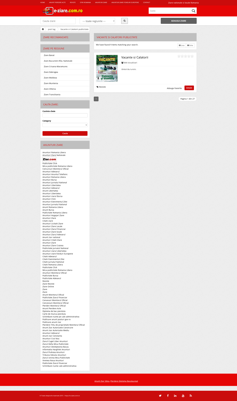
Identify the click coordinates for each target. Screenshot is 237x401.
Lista (182, 45)
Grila (191, 45)
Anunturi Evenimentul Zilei (55, 201)
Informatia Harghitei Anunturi (56, 349)
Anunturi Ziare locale (52, 231)
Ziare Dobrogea (51, 72)
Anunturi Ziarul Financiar (54, 229)
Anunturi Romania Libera (54, 152)
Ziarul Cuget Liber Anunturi (55, 341)
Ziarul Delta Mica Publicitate (55, 344)
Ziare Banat (49, 55)
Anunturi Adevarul (51, 171)
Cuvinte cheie (49, 111)
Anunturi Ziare (49, 218)
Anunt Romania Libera (53, 207)
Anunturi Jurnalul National (55, 182)
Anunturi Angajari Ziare (53, 215)
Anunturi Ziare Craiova (53, 245)
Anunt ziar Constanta (52, 335)
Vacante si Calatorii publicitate (74, 29)
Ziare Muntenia (51, 83)
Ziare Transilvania (52, 94)
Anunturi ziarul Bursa (52, 196)
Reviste (46, 281)
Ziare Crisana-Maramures (55, 66)
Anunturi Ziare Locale (52, 226)
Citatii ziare (48, 221)
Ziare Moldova (50, 77)
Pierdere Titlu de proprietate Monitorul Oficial (64, 325)
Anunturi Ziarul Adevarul (54, 234)
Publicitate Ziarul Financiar (55, 297)
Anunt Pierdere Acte (52, 308)
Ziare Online (48, 286)
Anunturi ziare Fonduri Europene (58, 253)
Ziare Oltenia (50, 89)
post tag (51, 29)
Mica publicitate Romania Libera (57, 166)
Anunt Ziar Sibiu (101, 381)
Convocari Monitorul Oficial (55, 300)
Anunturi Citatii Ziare (52, 240)
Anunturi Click (49, 199)
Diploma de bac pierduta (54, 311)
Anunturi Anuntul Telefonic (55, 174)
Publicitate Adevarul (52, 278)
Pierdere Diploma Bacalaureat (124, 381)
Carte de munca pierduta (54, 314)
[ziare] (49, 159)
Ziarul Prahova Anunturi (54, 352)
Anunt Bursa (48, 210)
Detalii (189, 87)
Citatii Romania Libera (53, 264)
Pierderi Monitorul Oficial (54, 305)
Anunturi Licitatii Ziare (53, 223)
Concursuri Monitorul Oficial (56, 169)
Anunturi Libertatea (52, 185)
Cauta (65, 133)
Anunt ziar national (51, 237)
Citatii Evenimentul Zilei (53, 259)
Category (47, 120)
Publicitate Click (50, 163)
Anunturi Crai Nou (51, 338)
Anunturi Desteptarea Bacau (56, 346)
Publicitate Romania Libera (55, 212)
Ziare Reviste (48, 283)
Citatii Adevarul (50, 256)
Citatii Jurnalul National (53, 262)
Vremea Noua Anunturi (53, 360)
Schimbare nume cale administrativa (59, 366)
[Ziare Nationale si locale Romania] (65, 10)
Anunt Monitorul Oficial (53, 294)
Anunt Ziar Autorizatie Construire (58, 327)
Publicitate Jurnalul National (55, 248)
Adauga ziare (178, 20)
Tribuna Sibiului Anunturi (54, 355)
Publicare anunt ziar (52, 322)
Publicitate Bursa (50, 275)
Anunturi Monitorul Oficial (55, 273)
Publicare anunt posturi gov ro (56, 319)
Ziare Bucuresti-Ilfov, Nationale (58, 61)
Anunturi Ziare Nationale (54, 155)
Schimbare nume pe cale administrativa (61, 316)
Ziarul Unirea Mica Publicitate (56, 357)
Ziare (45, 289)
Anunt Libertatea (50, 190)
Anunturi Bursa (50, 179)
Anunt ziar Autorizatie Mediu (56, 330)
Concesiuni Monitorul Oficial (56, 303)
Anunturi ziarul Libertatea (54, 251)
